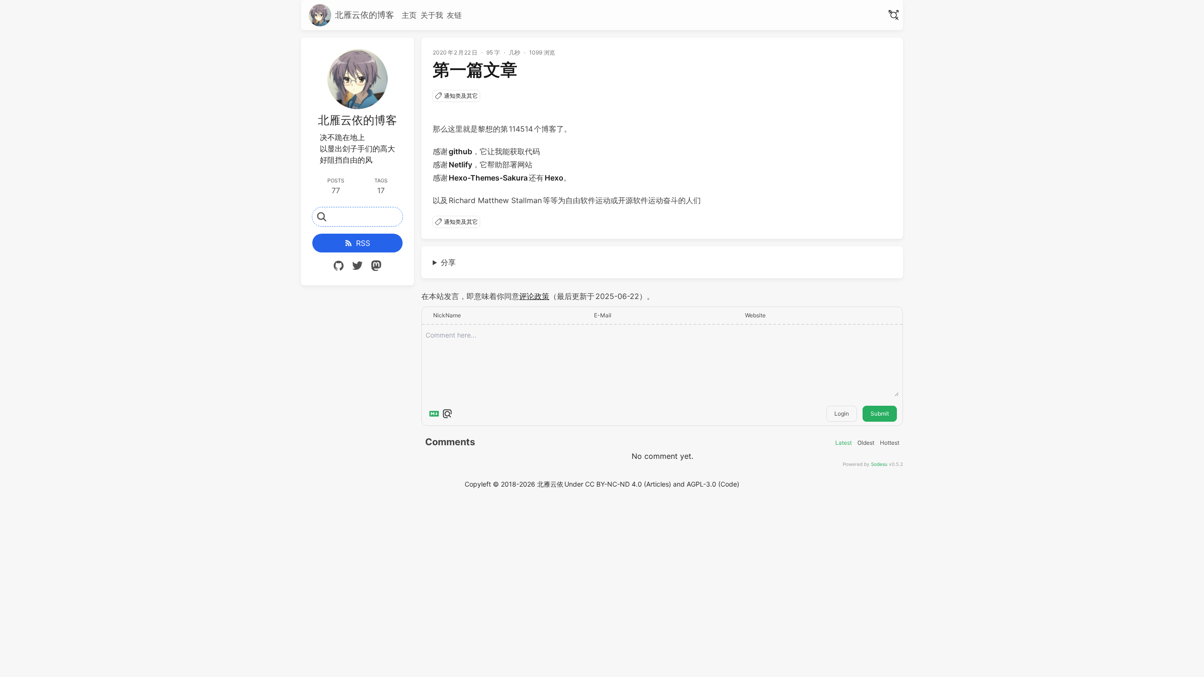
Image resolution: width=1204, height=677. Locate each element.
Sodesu (879, 464)
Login (841, 413)
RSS (363, 243)
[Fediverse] (376, 267)
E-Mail (602, 315)
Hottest (889, 443)
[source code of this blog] (338, 267)
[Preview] (447, 413)
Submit (880, 413)
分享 (448, 262)
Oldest (865, 443)
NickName (447, 315)
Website (755, 315)
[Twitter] (357, 267)
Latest (843, 443)
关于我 (431, 15)
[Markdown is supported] (434, 413)
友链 (454, 15)
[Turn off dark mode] (893, 15)
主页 (409, 15)
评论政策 (534, 296)
